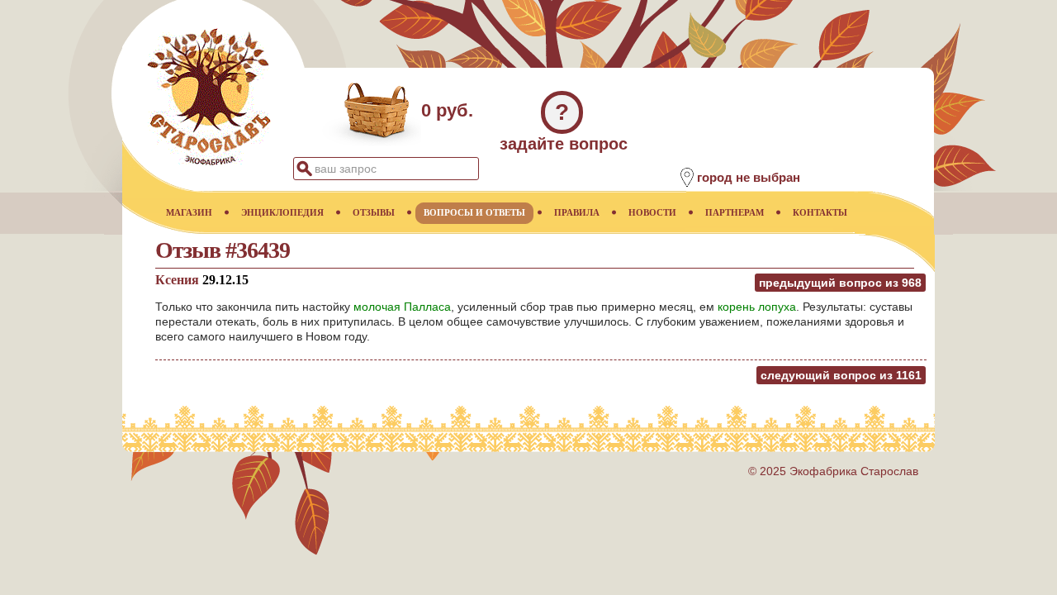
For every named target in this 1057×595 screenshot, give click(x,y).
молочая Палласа (402, 306)
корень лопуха (757, 306)
